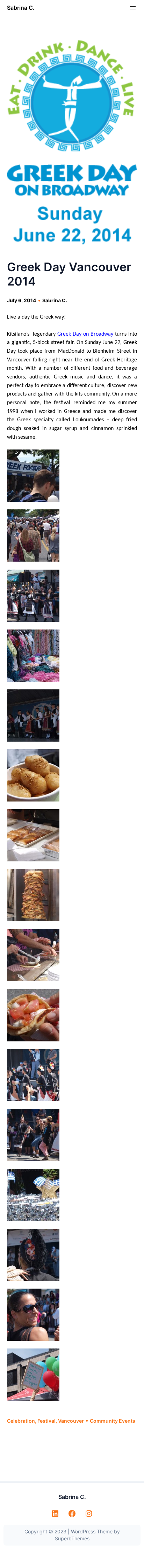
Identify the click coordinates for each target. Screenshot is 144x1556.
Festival (46, 1421)
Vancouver (71, 1421)
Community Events (112, 1421)
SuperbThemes (72, 1538)
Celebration (21, 1421)
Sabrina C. (21, 7)
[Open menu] (133, 7)
